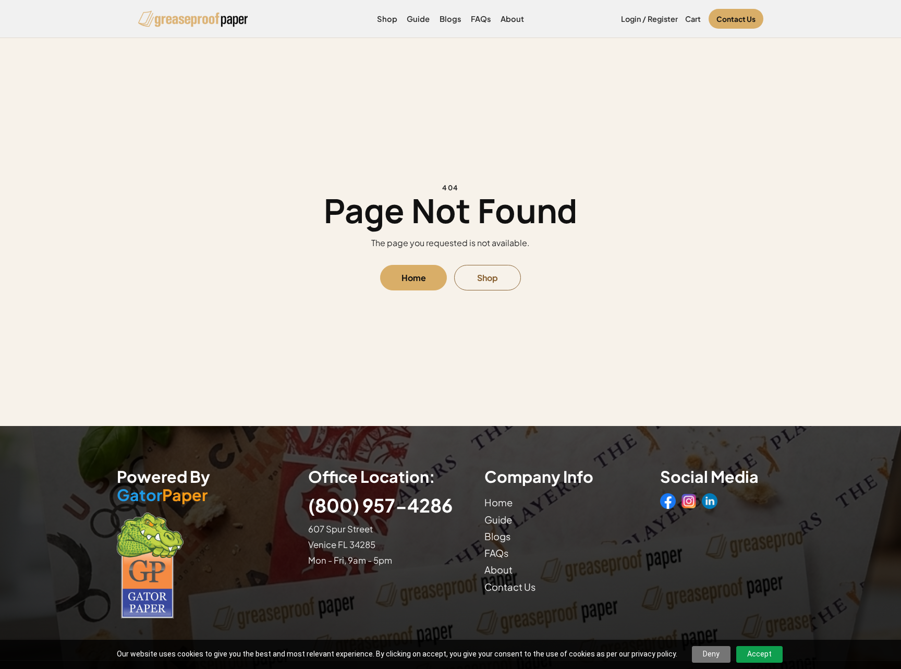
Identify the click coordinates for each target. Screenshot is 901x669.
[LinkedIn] (709, 501)
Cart (693, 18)
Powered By (163, 486)
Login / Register (649, 18)
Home (413, 277)
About (512, 18)
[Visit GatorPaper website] (202, 565)
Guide (418, 18)
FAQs (481, 18)
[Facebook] (668, 501)
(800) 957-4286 (380, 505)
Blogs (450, 18)
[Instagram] (689, 501)
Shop (387, 18)
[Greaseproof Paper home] (193, 18)
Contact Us (736, 19)
